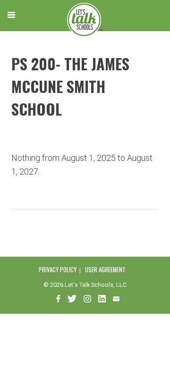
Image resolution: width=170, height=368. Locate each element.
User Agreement (105, 269)
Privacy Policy (57, 269)
